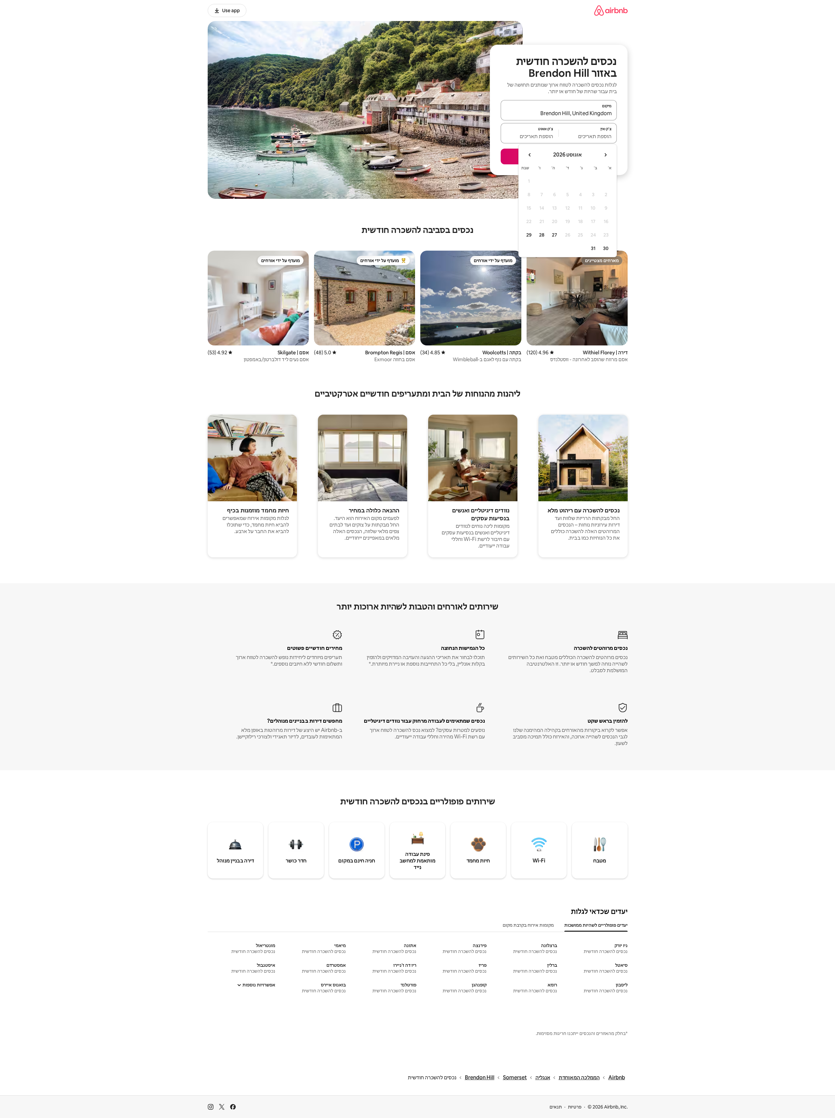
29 (529, 235)
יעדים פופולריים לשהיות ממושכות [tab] (596, 925)
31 (593, 248)
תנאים (556, 1107)
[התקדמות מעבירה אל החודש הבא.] (530, 155)
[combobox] (559, 113)
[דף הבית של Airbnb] (611, 10)
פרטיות (574, 1107)
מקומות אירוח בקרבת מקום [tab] (528, 925)
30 (606, 248)
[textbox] (588, 136)
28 (541, 235)
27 (554, 235)
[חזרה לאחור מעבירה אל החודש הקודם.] (605, 155)
